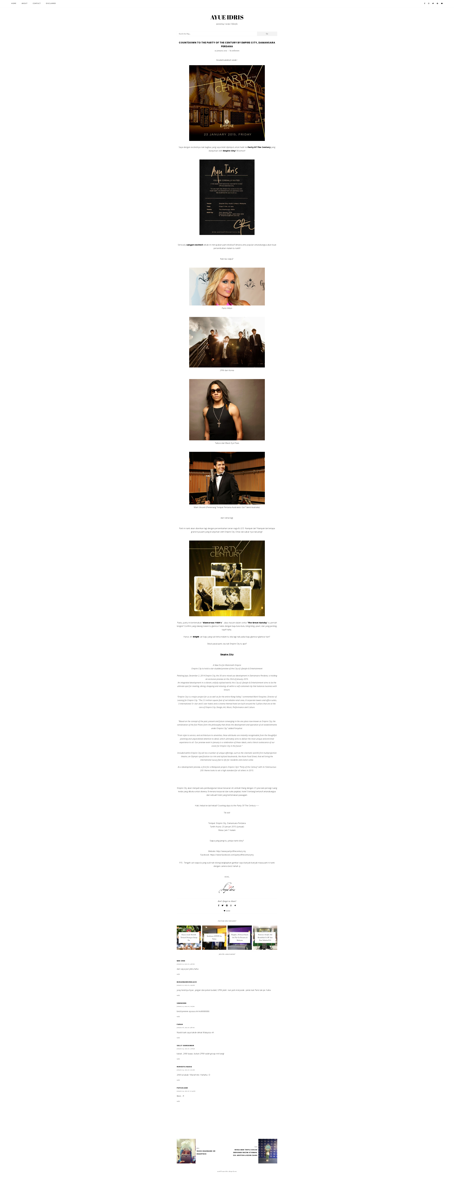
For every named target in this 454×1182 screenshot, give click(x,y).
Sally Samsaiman (185, 1045)
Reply (178, 974)
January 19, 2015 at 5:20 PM (186, 1070)
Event (228, 911)
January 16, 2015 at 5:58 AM (186, 1028)
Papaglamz (182, 1088)
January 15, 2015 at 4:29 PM (186, 985)
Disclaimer (51, 3)
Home (13, 3)
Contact (37, 3)
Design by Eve (233, 1171)
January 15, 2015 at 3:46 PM (186, 964)
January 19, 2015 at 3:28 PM (186, 1049)
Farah (180, 1024)
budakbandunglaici (187, 982)
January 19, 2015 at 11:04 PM (186, 1091)
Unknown (181, 1003)
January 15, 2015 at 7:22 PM (186, 1006)
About (25, 3)
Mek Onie (181, 961)
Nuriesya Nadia (184, 1067)
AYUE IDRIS (227, 17)
